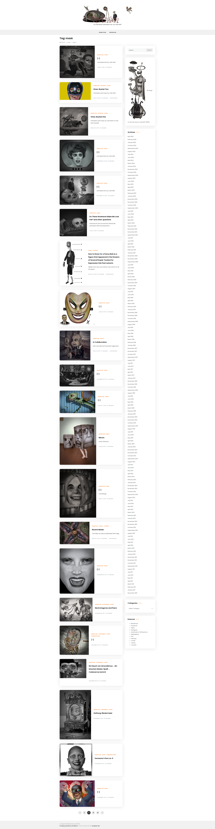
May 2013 (130, 506)
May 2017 (130, 369)
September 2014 (133, 459)
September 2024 (133, 148)
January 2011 (131, 590)
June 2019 (131, 294)
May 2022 (130, 217)
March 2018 (131, 339)
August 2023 (131, 178)
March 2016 (131, 408)
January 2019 (132, 309)
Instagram (134, 630)
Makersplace (135, 634)
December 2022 (132, 199)
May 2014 (130, 470)
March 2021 (131, 247)
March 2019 (131, 303)
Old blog (133, 638)
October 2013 (132, 491)
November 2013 (132, 488)
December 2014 (132, 450)
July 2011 (130, 572)
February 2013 (132, 515)
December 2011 (132, 557)
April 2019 (130, 300)
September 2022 (133, 208)
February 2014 (132, 479)
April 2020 (130, 274)
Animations (102, 32)
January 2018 (132, 345)
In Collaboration (100, 342)
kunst (106, 54)
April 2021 (130, 244)
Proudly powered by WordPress (69, 826)
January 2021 (131, 253)
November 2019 (132, 283)
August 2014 (131, 462)
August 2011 (131, 569)
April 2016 (130, 405)
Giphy (133, 628)
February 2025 (132, 139)
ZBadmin (109, 67)
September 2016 (133, 390)
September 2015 (133, 426)
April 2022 (130, 220)
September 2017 (133, 357)
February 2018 (132, 342)
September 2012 (133, 530)
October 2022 (132, 205)
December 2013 (132, 485)
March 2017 (131, 375)
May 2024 (130, 160)
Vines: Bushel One (98, 117)
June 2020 (131, 268)
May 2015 (130, 438)
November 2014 (132, 453)
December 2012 (132, 521)
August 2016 (131, 393)
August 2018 (131, 324)
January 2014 (132, 482)
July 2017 (130, 363)
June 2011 (130, 575)
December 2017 (132, 348)
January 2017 (132, 378)
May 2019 (130, 297)
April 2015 (130, 441)
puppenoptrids (95, 636)
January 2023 (132, 196)
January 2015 (132, 447)
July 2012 (130, 536)
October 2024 (132, 145)
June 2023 (131, 181)
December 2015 (132, 417)
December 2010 (132, 593)
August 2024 (131, 151)
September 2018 (133, 321)
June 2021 (131, 241)
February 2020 (132, 280)
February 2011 (132, 587)
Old (132, 636)
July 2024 (130, 154)
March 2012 (131, 548)
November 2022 (132, 202)
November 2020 (132, 259)
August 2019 (131, 289)
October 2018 (132, 318)
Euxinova (103, 85)
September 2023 (133, 175)
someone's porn (111, 754)
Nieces (101, 437)
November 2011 (132, 560)
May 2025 (130, 136)
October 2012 (132, 527)
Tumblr (133, 641)
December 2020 (132, 256)
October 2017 (132, 354)
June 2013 (131, 503)
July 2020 (130, 265)
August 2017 (131, 360)
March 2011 (131, 584)
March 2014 (131, 476)
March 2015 (131, 444)
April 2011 (130, 581)
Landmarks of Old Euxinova (139, 632)
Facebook (134, 626)
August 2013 (131, 497)
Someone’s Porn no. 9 (104, 758)
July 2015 (130, 432)
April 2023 (130, 187)
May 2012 (130, 542)
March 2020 (131, 277)
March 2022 (131, 223)
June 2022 (131, 214)
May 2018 (130, 333)
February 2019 (132, 306)
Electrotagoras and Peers (106, 608)
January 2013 (132, 518)
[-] (98, 58)
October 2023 (132, 172)
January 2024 (132, 166)
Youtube (133, 645)
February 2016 (132, 411)
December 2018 (132, 312)
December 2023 (132, 169)
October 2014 (132, 456)
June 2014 (131, 468)
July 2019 (130, 291)
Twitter (133, 643)
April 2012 (130, 545)
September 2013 (133, 494)
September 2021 (133, 235)
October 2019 (132, 286)
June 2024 (131, 157)
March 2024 (131, 163)
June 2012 (131, 539)
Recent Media (98, 529)
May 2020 (130, 271)
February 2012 (132, 551)
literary (95, 250)
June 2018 (131, 330)
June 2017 (131, 366)
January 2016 (132, 414)
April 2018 (130, 336)
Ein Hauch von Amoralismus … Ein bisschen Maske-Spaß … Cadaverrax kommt (103, 669)
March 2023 (131, 190)
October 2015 (132, 423)
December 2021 (132, 229)
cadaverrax (105, 604)
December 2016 (132, 381)
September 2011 (132, 566)
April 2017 (130, 372)
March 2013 (131, 512)
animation (100, 54)
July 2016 (130, 396)
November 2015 (132, 420)
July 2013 (130, 500)
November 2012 (132, 524)
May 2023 (130, 184)
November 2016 (132, 384)
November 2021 (132, 232)
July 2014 (130, 465)
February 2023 (132, 193)
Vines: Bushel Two (101, 89)
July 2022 (130, 211)
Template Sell (95, 826)
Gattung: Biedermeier (103, 713)
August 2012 (131, 533)
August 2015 (131, 429)
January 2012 (131, 554)
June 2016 (131, 399)
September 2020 (133, 262)
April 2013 (130, 509)
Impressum (112, 32)
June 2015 (131, 435)
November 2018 (132, 315)
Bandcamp (134, 623)
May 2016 (130, 402)
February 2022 (132, 226)
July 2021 (130, 238)
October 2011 (132, 563)
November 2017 (132, 351)
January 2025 (132, 142)
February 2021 (132, 250)
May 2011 (130, 578)
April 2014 (130, 474)
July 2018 (130, 327)
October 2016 (132, 387)
